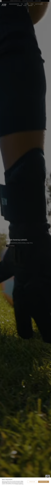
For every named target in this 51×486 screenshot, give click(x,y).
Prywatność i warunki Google (19, 483)
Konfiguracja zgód (32, 481)
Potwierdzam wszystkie (43, 481)
